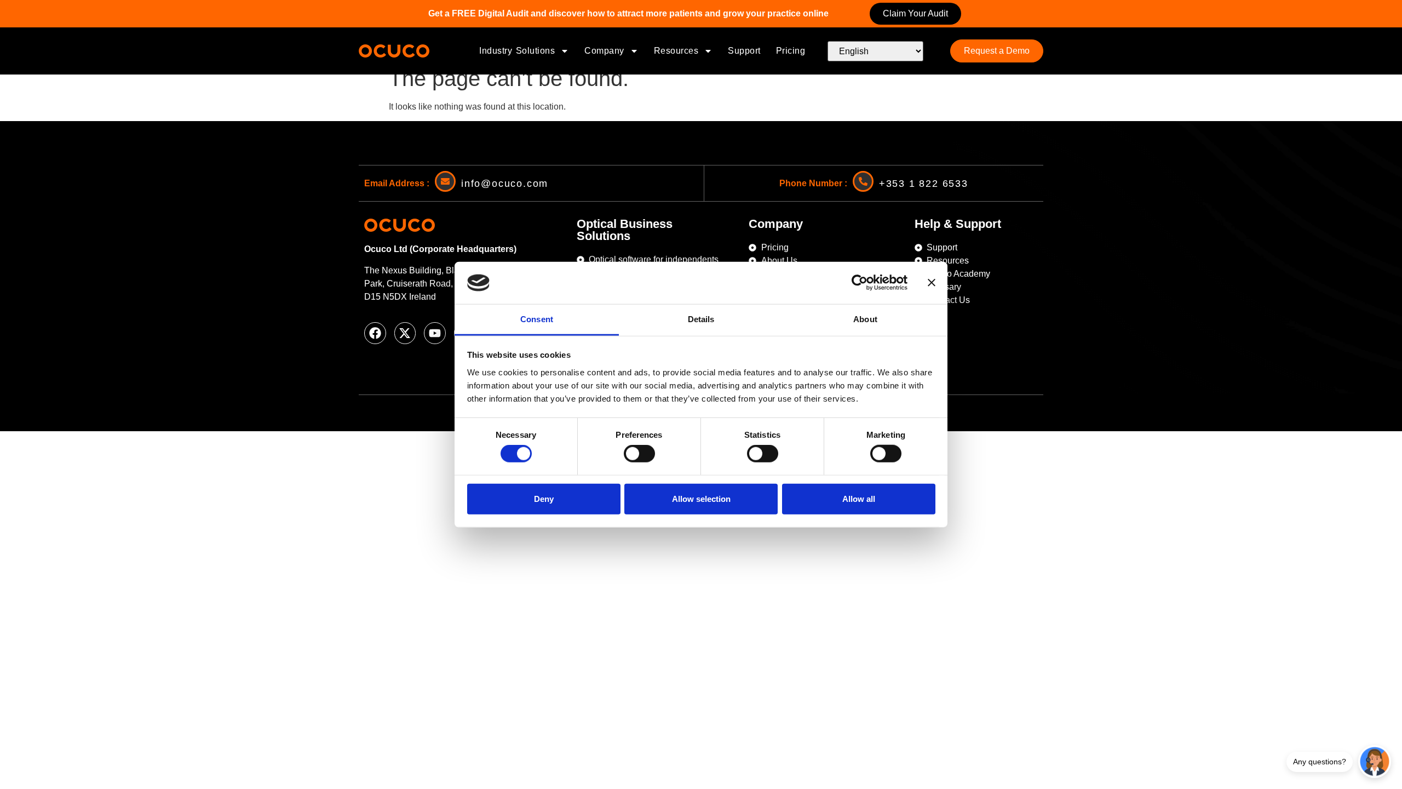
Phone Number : (813, 183)
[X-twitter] (405, 333)
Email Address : (396, 183)
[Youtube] (435, 333)
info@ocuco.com (504, 183)
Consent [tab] (536, 319)
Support (744, 50)
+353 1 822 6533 (923, 183)
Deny (544, 498)
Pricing (791, 50)
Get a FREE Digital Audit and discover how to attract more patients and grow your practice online (628, 13)
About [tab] (865, 319)
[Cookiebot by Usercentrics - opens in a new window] (859, 283)
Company (604, 50)
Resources (676, 50)
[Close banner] (931, 283)
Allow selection (701, 498)
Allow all (858, 498)
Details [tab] (701, 319)
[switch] (639, 453)
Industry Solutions (517, 50)
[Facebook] (375, 333)
